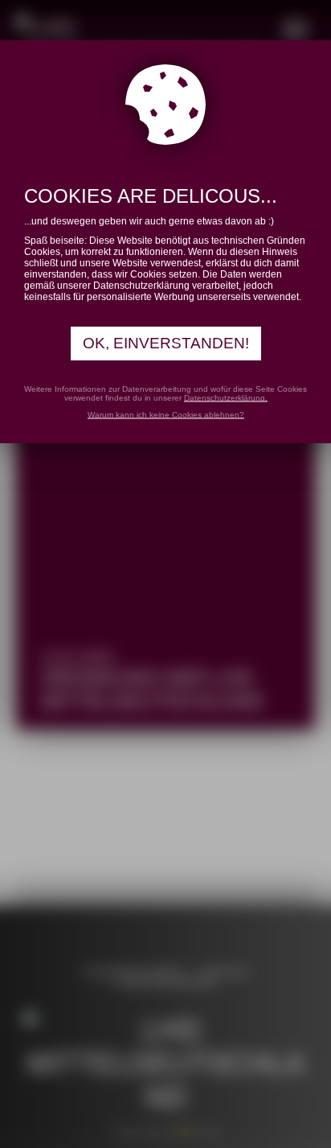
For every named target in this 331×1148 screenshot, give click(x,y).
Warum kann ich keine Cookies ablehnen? (166, 414)
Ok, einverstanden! (166, 343)
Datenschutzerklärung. (226, 397)
